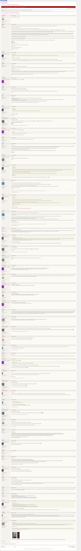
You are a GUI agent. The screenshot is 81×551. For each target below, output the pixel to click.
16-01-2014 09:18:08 (13, 456)
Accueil (2, 12)
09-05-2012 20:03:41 (13, 106)
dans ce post (26, 59)
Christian (3, 52)
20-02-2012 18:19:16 (13, 24)
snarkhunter (3, 345)
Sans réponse (73, 8)
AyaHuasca (3, 419)
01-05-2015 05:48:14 (13, 493)
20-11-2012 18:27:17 (13, 255)
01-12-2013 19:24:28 (13, 440)
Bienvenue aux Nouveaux (15, 12)
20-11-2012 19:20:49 (13, 265)
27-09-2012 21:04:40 (13, 211)
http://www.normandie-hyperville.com (15, 225)
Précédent (4, 14)
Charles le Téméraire (5, 326)
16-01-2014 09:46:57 (13, 477)
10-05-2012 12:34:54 (13, 128)
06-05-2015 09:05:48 (13, 520)
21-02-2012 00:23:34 (13, 63)
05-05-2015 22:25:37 (13, 512)
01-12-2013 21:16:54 (13, 450)
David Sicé (3, 429)
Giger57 (3, 137)
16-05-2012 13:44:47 (13, 155)
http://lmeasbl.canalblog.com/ (19, 481)
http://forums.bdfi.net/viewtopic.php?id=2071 (40, 539)
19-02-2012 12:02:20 (13, 15)
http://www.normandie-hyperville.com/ (15, 187)
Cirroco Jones (4, 128)
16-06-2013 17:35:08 (13, 399)
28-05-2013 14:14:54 (13, 336)
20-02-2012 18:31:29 (13, 52)
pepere (3, 493)
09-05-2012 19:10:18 (13, 95)
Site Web (3, 172)
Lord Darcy (3, 15)
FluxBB (73, 547)
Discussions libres (7, 12)
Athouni (3, 143)
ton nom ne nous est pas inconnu (18, 443)
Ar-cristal (3, 180)
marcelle (3, 487)
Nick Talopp (3, 155)
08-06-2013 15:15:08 (13, 370)
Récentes (71, 8)
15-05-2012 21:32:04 (13, 143)
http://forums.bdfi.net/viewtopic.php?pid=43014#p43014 (24, 208)
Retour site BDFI (3, 0)
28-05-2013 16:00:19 (13, 345)
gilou (2, 95)
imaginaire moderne (31, 319)
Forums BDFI (4, 3)
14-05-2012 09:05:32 (13, 137)
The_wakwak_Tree (4, 370)
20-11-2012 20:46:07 (13, 274)
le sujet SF (19, 100)
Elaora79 (3, 456)
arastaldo (3, 228)
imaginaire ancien (37, 319)
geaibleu (3, 24)
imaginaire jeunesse (42, 319)
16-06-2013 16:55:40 (13, 390)
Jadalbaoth (3, 512)
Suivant (18, 14)
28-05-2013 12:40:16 (13, 326)
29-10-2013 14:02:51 (13, 419)
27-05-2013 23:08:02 (13, 316)
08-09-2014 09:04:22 (13, 487)
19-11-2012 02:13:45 (13, 228)
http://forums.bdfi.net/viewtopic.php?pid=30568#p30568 (58, 539)
